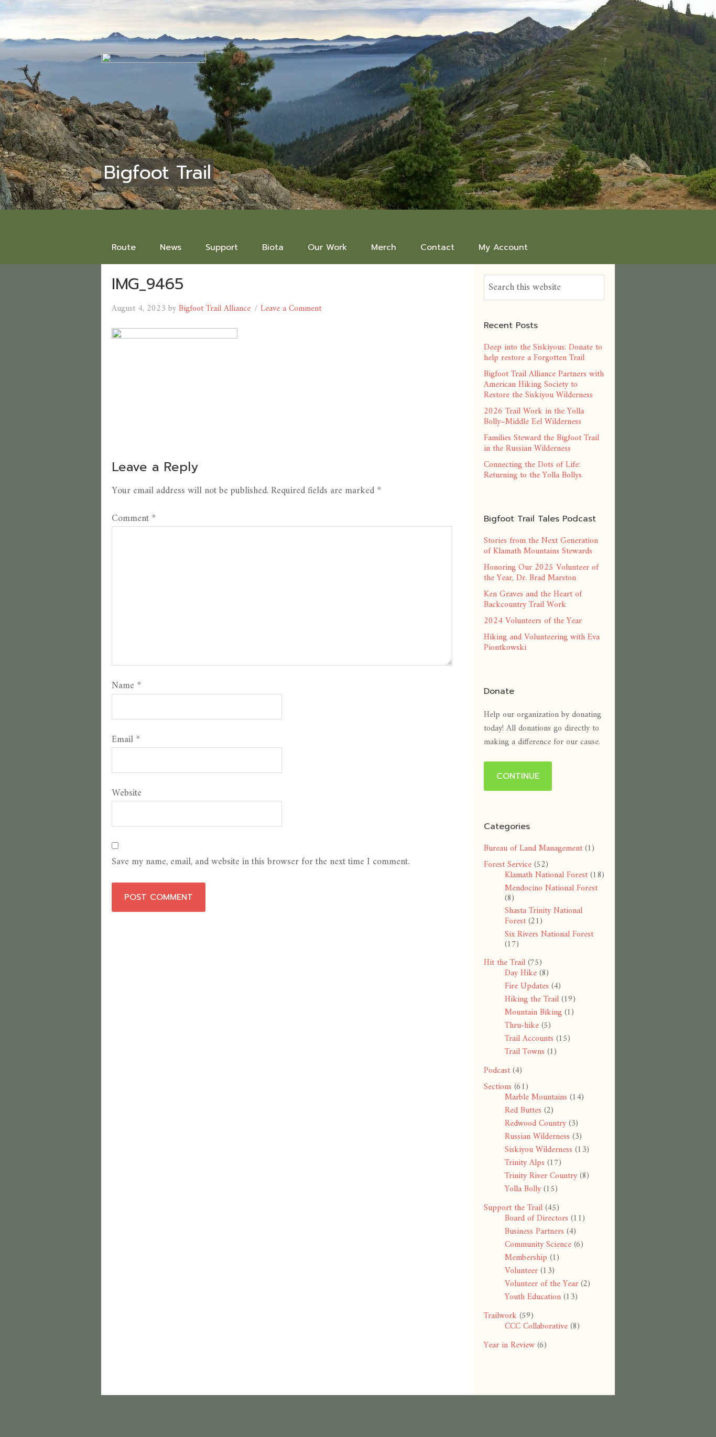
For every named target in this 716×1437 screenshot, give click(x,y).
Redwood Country (535, 1123)
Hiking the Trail (532, 999)
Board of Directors (536, 1218)
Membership (526, 1257)
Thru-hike (522, 1025)
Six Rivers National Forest (549, 934)
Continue (517, 776)
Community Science (538, 1244)
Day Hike (521, 973)
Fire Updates (527, 986)
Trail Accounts (529, 1038)
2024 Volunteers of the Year (533, 621)
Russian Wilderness (537, 1136)
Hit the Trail (504, 962)
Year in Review (509, 1345)
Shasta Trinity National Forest (543, 916)
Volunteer (521, 1271)
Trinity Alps (525, 1163)
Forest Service (507, 864)
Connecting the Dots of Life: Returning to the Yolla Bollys (533, 470)
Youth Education (533, 1297)
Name (126, 685)
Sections (498, 1087)
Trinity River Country (541, 1176)
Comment (134, 518)
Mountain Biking (533, 1012)
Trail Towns (525, 1051)
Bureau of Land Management (533, 848)
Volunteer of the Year (541, 1284)
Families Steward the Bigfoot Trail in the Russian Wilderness (541, 443)
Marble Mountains (536, 1097)
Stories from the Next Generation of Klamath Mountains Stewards (541, 546)
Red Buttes (523, 1110)
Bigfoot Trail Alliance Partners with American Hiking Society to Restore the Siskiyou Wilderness (544, 384)
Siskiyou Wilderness (538, 1149)
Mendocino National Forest (551, 888)
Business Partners (534, 1231)
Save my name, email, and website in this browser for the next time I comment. (260, 861)
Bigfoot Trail (157, 172)
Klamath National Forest (546, 875)
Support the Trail (513, 1208)
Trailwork (500, 1316)
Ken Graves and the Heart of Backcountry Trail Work (533, 599)
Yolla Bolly (523, 1189)
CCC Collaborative (536, 1326)
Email (126, 739)
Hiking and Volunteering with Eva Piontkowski (542, 642)
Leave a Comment (291, 308)
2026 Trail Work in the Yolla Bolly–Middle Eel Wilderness (534, 416)
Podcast (497, 1070)
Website (127, 793)
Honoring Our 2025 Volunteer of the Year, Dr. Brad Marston (541, 572)
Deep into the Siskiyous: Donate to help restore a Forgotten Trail (543, 352)
